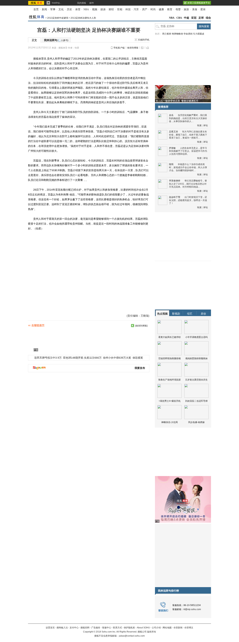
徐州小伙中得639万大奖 (117, 357)
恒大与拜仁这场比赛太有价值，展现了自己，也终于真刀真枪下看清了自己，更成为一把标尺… (188, 134)
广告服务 (95, 627)
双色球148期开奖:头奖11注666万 (82, 357)
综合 (208, 17)
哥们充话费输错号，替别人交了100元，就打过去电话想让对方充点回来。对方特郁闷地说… (188, 183)
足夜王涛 (173, 131)
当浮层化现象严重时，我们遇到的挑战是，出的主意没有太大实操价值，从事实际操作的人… (188, 118)
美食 (194, 9)
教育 (169, 9)
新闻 (44, 9)
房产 (144, 9)
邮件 (91, 3)
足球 (201, 17)
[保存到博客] (141, 325)
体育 (77, 9)
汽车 (136, 9)
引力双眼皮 (198, 33)
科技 (128, 9)
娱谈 (103, 9)
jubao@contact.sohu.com (132, 636)
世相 (119, 9)
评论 (205, 125)
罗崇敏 (172, 148)
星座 (203, 9)
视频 (94, 9)
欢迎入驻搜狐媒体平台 (198, 2)
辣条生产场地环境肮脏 (169, 379)
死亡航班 (166, 33)
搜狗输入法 (62, 627)
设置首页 (50, 627)
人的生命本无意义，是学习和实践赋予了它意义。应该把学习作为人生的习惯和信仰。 (188, 151)
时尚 (153, 9)
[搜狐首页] (36, 3)
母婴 (178, 9)
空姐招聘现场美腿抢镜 (169, 358)
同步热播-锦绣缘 (196, 422)
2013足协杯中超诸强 (57, 18)
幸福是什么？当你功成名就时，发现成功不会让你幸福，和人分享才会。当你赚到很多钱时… (188, 167)
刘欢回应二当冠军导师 (196, 401)
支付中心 (74, 627)
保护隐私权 (129, 627)
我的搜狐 (81, 3)
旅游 (186, 9)
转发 (199, 125)
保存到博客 (132, 47)
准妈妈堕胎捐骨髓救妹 (196, 358)
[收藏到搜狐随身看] (132, 325)
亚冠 (193, 17)
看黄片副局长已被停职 (169, 337)
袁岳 (171, 115)
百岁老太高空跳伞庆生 (196, 379)
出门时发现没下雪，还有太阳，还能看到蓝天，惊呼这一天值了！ (188, 200)
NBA (86, 9)
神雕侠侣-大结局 (169, 422)
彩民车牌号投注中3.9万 (48, 357)
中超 (186, 17)
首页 (36, 9)
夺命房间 (188, 33)
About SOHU (143, 627)
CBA (179, 17)
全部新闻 (177, 627)
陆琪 (171, 164)
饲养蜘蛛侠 (177, 33)
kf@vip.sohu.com (192, 609)
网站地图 (167, 627)
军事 (52, 9)
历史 (69, 9)
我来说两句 (56, 40)
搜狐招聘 (84, 627)
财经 (111, 9)
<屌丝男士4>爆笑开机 (170, 401)
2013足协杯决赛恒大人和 (83, 18)
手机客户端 (119, 47)
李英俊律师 (174, 180)
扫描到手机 (143, 39)
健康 (161, 9)
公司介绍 (156, 627)
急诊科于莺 (174, 197)
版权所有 (151, 631)
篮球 (77, 78)
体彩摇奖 (138, 357)
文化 (61, 9)
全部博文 (188, 627)
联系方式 (117, 627)
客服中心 (106, 627)
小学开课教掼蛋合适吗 (196, 337)
